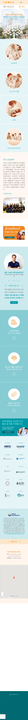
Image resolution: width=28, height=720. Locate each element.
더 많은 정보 (14, 302)
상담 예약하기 (8, 432)
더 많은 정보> (8, 194)
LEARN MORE (9, 237)
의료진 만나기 (14, 286)
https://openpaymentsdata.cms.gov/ (15, 533)
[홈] (8, 6)
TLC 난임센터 (8, 159)
